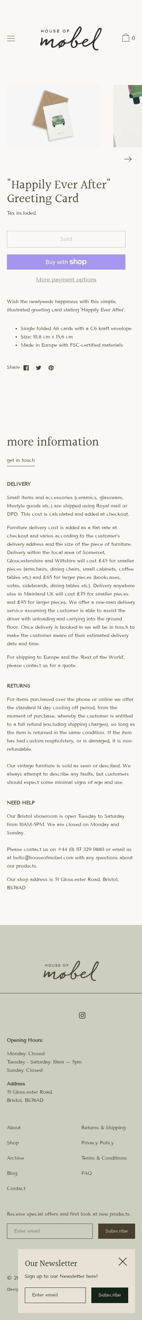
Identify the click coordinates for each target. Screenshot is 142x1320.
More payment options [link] (66, 279)
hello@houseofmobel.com (43, 858)
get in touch (21, 460)
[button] (128, 38)
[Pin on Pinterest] (51, 367)
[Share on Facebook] (26, 367)
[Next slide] (128, 159)
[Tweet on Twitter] (38, 367)
